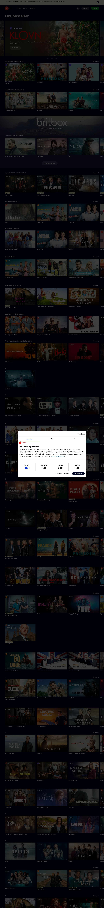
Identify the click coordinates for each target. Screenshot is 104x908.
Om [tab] (75, 438)
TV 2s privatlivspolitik (58, 456)
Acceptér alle (78, 473)
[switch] (44, 468)
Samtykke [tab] (29, 439)
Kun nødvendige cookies (62, 473)
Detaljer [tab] (52, 438)
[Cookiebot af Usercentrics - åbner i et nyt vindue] (78, 434)
